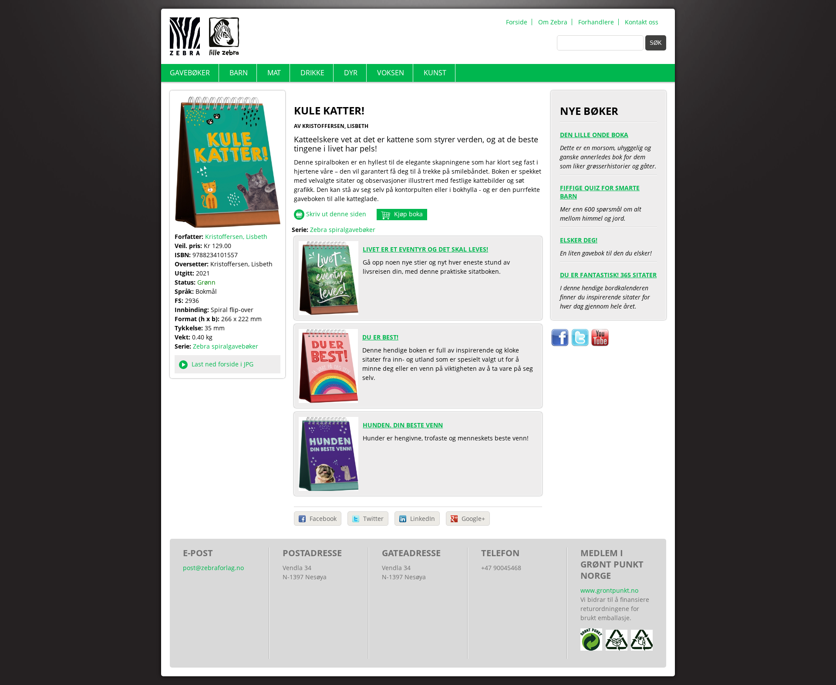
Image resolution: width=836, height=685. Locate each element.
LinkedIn (422, 518)
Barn (238, 72)
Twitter (373, 518)
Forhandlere (596, 22)
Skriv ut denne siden (336, 214)
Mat (274, 72)
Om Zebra (552, 22)
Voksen (390, 72)
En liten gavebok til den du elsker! (606, 246)
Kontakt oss (641, 22)
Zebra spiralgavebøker (225, 346)
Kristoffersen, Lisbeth (236, 236)
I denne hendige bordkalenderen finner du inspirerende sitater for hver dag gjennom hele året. (608, 290)
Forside (516, 22)
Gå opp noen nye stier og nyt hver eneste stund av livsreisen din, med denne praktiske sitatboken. (436, 260)
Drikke (312, 72)
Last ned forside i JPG (221, 364)
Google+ (473, 518)
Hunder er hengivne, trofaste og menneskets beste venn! (446, 431)
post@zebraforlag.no (213, 568)
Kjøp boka (407, 214)
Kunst (435, 72)
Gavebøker (190, 72)
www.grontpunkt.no (609, 590)
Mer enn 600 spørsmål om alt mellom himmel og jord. (600, 203)
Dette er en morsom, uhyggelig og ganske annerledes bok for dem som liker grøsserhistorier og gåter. (608, 150)
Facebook (323, 518)
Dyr (350, 72)
